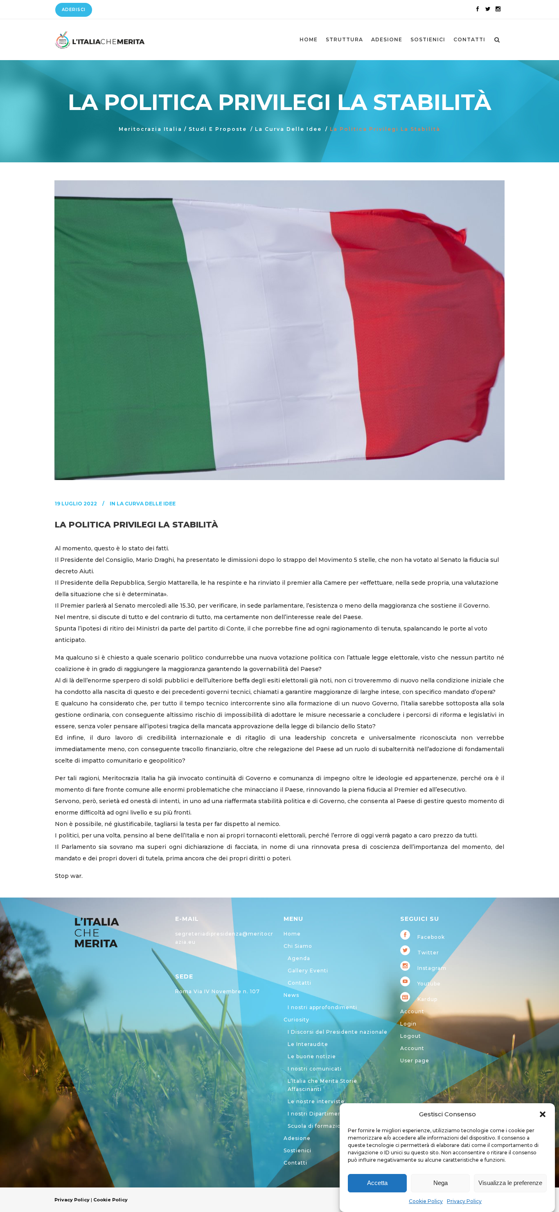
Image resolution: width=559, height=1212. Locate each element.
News (291, 995)
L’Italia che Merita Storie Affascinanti (322, 1085)
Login (408, 1024)
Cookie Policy (426, 1201)
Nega (440, 1183)
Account (412, 1011)
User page (414, 1060)
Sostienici (297, 1150)
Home (292, 934)
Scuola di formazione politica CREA (338, 1126)
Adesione (297, 1138)
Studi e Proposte (218, 129)
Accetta (377, 1183)
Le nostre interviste (316, 1101)
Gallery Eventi (308, 970)
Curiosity (296, 1020)
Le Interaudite (308, 1044)
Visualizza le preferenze (510, 1183)
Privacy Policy (464, 1201)
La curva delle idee (288, 129)
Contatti (299, 983)
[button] (543, 1114)
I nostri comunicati (315, 1069)
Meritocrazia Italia (150, 129)
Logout (410, 1036)
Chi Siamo (298, 946)
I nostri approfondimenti (322, 1007)
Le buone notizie (312, 1056)
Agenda (299, 958)
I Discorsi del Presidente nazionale (338, 1032)
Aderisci (74, 9)
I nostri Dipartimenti (317, 1114)
